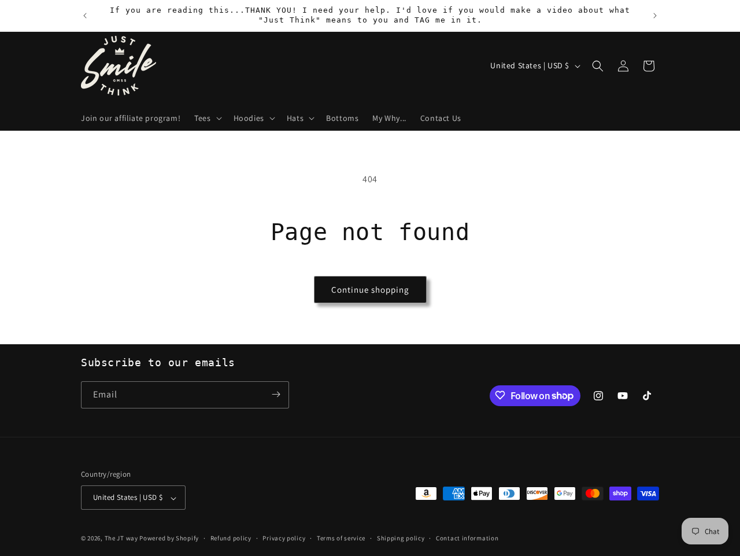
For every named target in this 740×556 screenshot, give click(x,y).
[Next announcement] (655, 16)
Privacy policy (283, 538)
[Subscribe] (275, 394)
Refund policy (230, 538)
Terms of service (341, 538)
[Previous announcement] (85, 16)
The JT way (121, 539)
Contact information (467, 538)
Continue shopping (370, 289)
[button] (206, 118)
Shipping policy (401, 538)
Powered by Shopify (169, 539)
